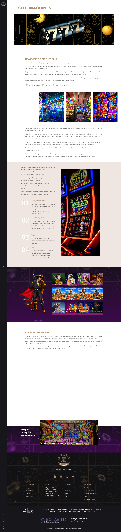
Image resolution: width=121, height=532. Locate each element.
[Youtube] (3, 529)
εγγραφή (30, 183)
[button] (39, 438)
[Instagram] (3, 524)
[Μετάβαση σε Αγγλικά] (3, 518)
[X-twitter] (3, 526)
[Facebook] (3, 522)
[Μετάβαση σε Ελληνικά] (3, 514)
